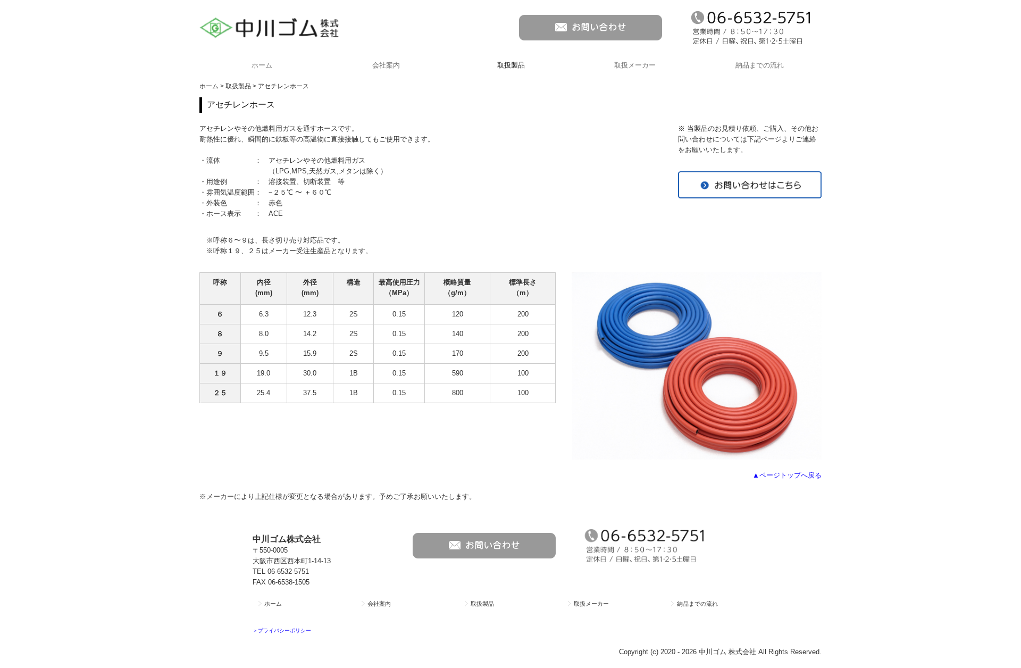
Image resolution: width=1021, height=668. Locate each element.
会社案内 (386, 65)
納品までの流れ (759, 65)
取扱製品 (511, 65)
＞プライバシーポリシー (282, 630)
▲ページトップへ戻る (787, 475)
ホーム (262, 65)
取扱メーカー (635, 65)
